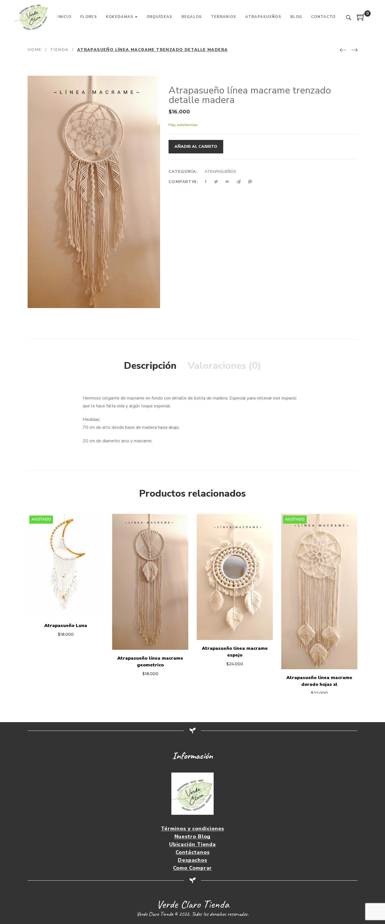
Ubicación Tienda (192, 844)
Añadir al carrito (195, 146)
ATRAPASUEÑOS (220, 171)
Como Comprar (192, 868)
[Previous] (343, 50)
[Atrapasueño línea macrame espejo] (235, 577)
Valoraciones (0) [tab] (224, 365)
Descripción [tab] (150, 365)
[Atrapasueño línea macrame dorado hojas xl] (319, 591)
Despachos (192, 860)
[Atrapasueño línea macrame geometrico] (150, 582)
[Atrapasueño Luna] (66, 565)
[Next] (354, 50)
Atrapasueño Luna (65, 625)
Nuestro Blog (192, 836)
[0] (361, 19)
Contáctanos (193, 852)
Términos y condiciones (192, 828)
